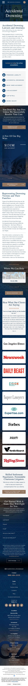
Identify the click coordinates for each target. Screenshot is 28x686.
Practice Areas (14, 587)
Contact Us (14, 600)
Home (14, 584)
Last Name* (6, 520)
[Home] (14, 2)
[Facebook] (18, 605)
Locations (14, 590)
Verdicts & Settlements (14, 597)
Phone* (5, 524)
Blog (14, 593)
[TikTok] (21, 605)
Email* (4, 529)
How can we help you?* (9, 537)
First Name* (6, 515)
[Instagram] (6, 605)
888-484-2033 (14, 575)
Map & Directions (14, 619)
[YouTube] (14, 605)
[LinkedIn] (10, 605)
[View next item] (10, 178)
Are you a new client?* (9, 533)
